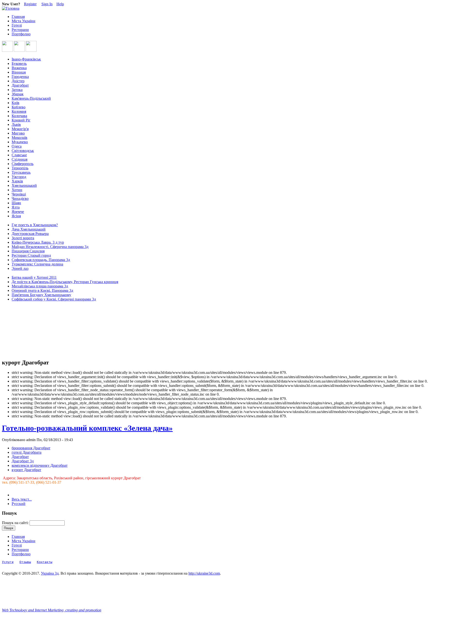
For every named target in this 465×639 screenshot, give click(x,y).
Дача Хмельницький (29, 229)
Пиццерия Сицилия (28, 251)
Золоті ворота (23, 238)
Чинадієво (20, 198)
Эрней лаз (20, 268)
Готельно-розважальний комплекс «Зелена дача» (87, 428)
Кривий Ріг (21, 120)
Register (30, 4)
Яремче (18, 212)
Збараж (17, 94)
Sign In (47, 4)
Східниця (19, 159)
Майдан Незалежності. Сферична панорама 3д (50, 247)
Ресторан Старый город (31, 255)
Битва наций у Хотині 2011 (34, 277)
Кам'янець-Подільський (31, 98)
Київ (15, 103)
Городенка (20, 77)
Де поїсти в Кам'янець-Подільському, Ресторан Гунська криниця (65, 282)
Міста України (23, 21)
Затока (17, 90)
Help (60, 4)
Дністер (18, 81)
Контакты (44, 562)
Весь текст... (22, 499)
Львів (16, 124)
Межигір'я (20, 129)
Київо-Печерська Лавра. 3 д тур (38, 242)
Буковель (19, 63)
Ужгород (19, 177)
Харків (17, 181)
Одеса (17, 146)
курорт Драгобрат (26, 470)
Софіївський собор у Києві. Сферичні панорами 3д (54, 299)
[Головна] (10, 8)
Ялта (16, 207)
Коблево (18, 107)
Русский (18, 504)
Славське (19, 155)
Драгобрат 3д (23, 461)
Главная (18, 17)
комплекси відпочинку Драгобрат (40, 465)
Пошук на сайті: (16, 523)
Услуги (8, 562)
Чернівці (19, 194)
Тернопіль (20, 168)
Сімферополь (22, 164)
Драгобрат (20, 85)
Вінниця (19, 72)
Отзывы (25, 562)
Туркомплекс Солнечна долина (37, 264)
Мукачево (20, 142)
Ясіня (16, 216)
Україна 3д (50, 573)
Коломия (19, 111)
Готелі (17, 25)
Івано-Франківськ (26, 59)
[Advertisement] (24, 330)
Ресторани (20, 30)
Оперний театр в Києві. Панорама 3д (42, 290)
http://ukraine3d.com (204, 573)
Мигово (18, 133)
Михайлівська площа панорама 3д (40, 286)
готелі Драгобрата (26, 452)
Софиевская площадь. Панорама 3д (41, 260)
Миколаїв (19, 137)
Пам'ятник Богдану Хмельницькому (41, 295)
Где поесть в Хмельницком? (35, 225)
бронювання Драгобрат (31, 448)
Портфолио (21, 34)
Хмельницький (24, 185)
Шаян (16, 203)
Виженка (19, 68)
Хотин (17, 190)
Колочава (19, 116)
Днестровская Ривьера (30, 234)
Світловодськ (23, 151)
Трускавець (21, 172)
